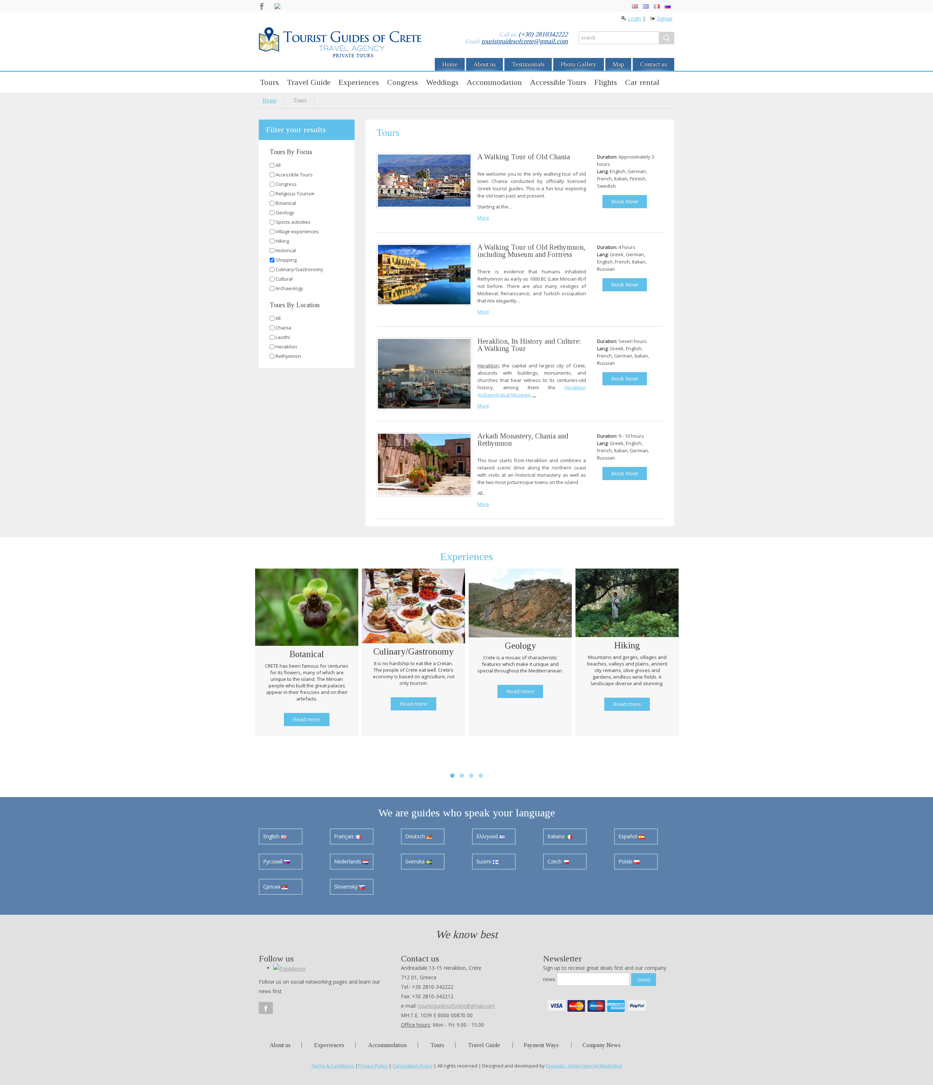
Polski (626, 861)
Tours (269, 82)
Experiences (359, 82)
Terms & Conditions (332, 1065)
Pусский (273, 861)
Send (643, 979)
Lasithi (283, 337)
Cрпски (272, 886)
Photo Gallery (579, 64)
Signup (664, 18)
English (272, 836)
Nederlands (348, 861)
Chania (283, 327)
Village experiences (297, 231)
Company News (601, 1045)
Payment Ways (541, 1045)
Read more (307, 719)
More (483, 217)
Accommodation (494, 82)
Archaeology (289, 288)
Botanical (286, 203)
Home (449, 64)
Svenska (415, 861)
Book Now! (624, 201)
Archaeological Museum (503, 394)
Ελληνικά (487, 836)
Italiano (556, 836)
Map (618, 64)
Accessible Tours (558, 82)
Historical (286, 250)
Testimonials (528, 64)
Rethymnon (288, 356)
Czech (555, 861)
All (278, 165)
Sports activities (293, 222)
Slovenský (346, 886)
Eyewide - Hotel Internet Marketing (584, 1065)
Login (634, 18)
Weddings (442, 82)
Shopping (286, 260)
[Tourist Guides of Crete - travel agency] (340, 43)
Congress (402, 82)
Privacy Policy (373, 1065)
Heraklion (286, 346)
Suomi (484, 861)
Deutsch (415, 836)
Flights (605, 82)
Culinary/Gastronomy (299, 269)
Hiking (282, 241)
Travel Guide (309, 82)
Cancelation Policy (413, 1065)
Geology (285, 212)
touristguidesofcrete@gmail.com (524, 41)
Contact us (653, 64)
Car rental (642, 82)
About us (484, 64)
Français (344, 836)
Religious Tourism (295, 193)
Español (628, 836)
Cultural (284, 279)
